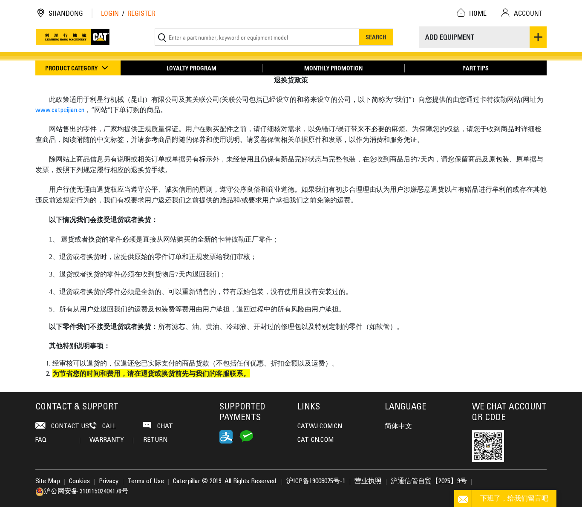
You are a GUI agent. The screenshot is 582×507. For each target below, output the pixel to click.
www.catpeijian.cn (59, 110)
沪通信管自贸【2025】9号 (429, 481)
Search (376, 36)
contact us (69, 426)
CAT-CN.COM (315, 440)
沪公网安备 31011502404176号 (86, 491)
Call (108, 426)
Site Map (47, 481)
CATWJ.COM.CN (319, 426)
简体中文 (398, 426)
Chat (164, 426)
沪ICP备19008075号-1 (316, 481)
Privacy (108, 481)
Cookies (79, 481)
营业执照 (368, 481)
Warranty (106, 440)
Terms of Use (145, 481)
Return (155, 440)
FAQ (40, 440)
